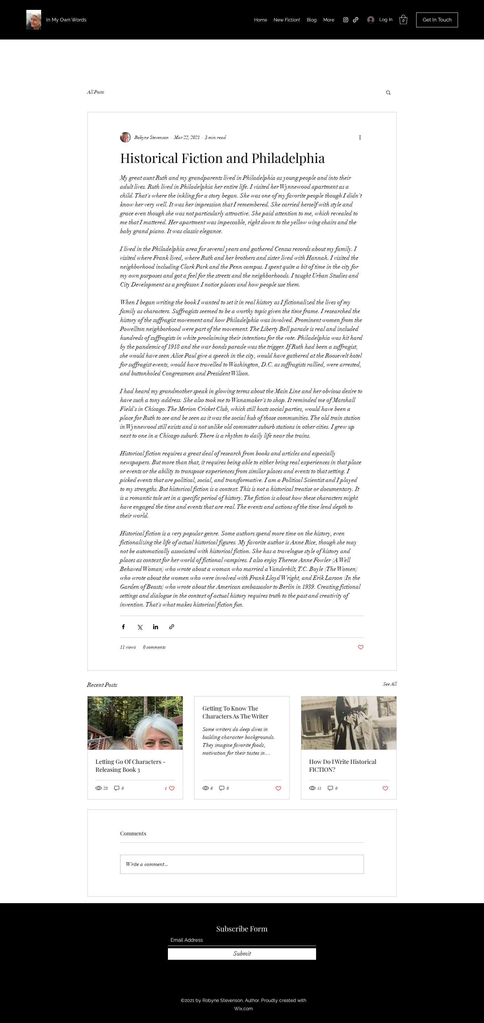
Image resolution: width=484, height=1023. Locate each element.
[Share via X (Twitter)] (139, 627)
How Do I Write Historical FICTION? (342, 765)
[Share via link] (172, 627)
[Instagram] (345, 19)
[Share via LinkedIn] (155, 627)
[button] (403, 19)
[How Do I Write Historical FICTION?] (348, 723)
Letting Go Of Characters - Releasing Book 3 (130, 765)
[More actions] (360, 137)
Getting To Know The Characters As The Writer (235, 712)
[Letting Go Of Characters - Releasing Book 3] (135, 723)
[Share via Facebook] (123, 627)
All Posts (95, 92)
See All (390, 684)
